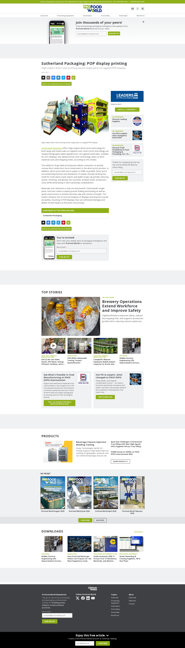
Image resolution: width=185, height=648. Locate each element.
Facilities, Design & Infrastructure (48, 356)
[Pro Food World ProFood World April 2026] (105, 492)
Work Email (61, 247)
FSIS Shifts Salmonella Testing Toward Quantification (77, 360)
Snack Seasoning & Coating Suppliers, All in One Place (129, 558)
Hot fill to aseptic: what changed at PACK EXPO (120, 135)
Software (123, 356)
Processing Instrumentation (105, 554)
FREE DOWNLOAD (105, 397)
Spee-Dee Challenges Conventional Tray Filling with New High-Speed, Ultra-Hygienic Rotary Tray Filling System (126, 444)
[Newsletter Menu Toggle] (133, 9)
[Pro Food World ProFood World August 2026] (52, 492)
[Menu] (143, 9)
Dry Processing (108, 297)
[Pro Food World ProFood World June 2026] (79, 492)
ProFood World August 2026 (52, 511)
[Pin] (68, 78)
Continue (102, 643)
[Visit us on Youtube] (93, 598)
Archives (100, 520)
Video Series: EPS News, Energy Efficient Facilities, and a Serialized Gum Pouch (52, 361)
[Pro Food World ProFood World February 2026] (132, 492)
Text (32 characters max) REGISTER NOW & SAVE (59, 403)
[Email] (48, 78)
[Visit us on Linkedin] (88, 598)
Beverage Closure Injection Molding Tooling (91, 443)
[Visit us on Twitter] (78, 598)
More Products (120, 461)
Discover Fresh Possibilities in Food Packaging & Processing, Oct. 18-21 (120, 151)
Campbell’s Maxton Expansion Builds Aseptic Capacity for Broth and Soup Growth (104, 361)
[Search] (138, 9)
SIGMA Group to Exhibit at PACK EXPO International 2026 (125, 453)
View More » (139, 532)
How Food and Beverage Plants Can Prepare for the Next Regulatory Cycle (79, 558)
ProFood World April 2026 (105, 511)
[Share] (53, 78)
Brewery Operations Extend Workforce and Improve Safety (122, 306)
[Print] (43, 78)
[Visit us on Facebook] (83, 598)
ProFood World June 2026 (79, 511)
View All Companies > (127, 110)
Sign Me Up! (114, 33)
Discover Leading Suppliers (119, 120)
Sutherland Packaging (51, 148)
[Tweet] (63, 78)
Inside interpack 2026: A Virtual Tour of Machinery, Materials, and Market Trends (105, 558)
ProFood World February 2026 (132, 512)
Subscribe (85, 520)
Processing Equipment (128, 554)
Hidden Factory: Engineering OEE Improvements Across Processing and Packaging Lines (131, 360)
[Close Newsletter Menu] (143, 22)
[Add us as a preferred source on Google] (73, 78)
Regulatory (72, 356)
